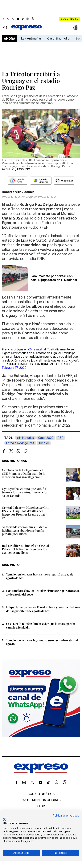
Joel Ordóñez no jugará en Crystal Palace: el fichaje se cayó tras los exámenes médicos (25, 549)
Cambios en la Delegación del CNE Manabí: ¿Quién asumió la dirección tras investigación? (23, 473)
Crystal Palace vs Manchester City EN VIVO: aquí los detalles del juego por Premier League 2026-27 (25, 512)
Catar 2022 (45, 438)
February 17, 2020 (14, 368)
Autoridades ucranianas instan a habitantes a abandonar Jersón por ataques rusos (24, 530)
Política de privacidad (66, 815)
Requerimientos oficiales (41, 800)
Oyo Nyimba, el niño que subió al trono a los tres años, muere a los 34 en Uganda (25, 492)
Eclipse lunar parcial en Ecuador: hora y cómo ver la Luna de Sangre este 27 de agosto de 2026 (43, 609)
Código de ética (41, 794)
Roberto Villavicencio (18, 191)
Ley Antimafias (31, 38)
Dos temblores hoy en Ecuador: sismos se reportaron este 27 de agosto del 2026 (42, 592)
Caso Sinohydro (58, 38)
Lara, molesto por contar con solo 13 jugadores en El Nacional (54, 278)
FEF (60, 438)
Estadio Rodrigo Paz (20, 443)
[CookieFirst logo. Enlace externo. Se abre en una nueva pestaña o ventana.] (4, 819)
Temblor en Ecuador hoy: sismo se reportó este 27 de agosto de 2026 (39, 576)
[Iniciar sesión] (76, 27)
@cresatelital (37, 349)
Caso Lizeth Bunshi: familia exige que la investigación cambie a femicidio (40, 625)
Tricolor (44, 443)
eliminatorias (25, 438)
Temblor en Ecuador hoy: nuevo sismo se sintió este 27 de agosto (42, 642)
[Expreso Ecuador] (41, 771)
